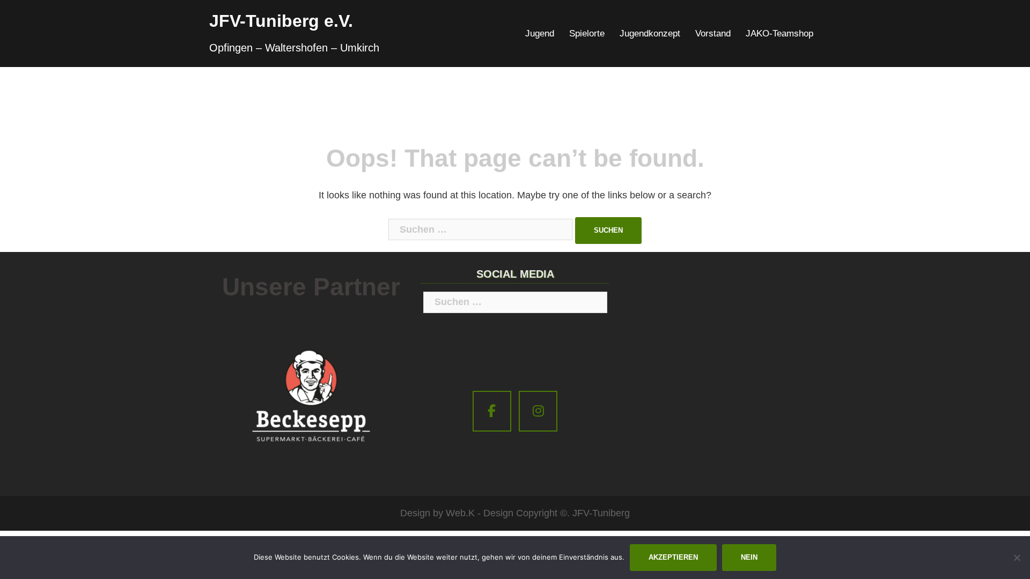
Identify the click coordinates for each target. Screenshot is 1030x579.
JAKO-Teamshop (779, 33)
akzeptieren (673, 557)
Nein (749, 557)
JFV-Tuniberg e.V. (281, 21)
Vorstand (713, 33)
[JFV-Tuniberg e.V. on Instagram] (538, 411)
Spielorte (587, 33)
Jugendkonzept (650, 33)
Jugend (539, 33)
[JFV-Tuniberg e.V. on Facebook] (492, 411)
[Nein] (1016, 557)
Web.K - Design (479, 513)
